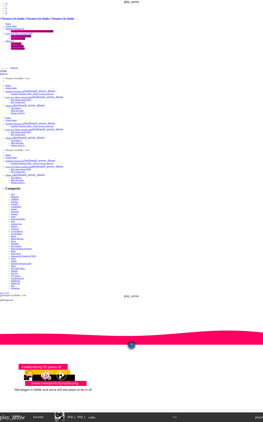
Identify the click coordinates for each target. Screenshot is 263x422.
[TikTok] (6, 8)
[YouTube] (6, 3)
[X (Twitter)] (5, 6)
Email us (14, 68)
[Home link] (37, 18)
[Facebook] (6, 13)
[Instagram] (6, 11)
